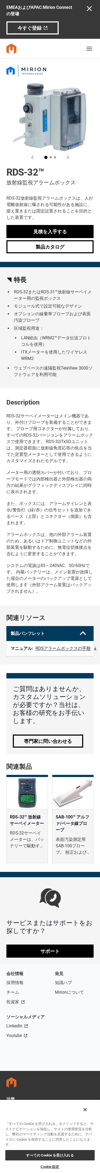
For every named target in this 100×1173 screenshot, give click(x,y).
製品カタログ (50, 247)
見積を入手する (50, 231)
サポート (50, 951)
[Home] (11, 49)
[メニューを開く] (89, 48)
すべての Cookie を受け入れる (50, 1155)
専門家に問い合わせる (48, 741)
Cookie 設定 (50, 1167)
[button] (45, 157)
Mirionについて (69, 992)
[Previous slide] (32, 157)
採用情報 (14, 982)
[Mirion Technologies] (50, 71)
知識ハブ (63, 982)
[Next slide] (68, 157)
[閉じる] (85, 1110)
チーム (12, 992)
